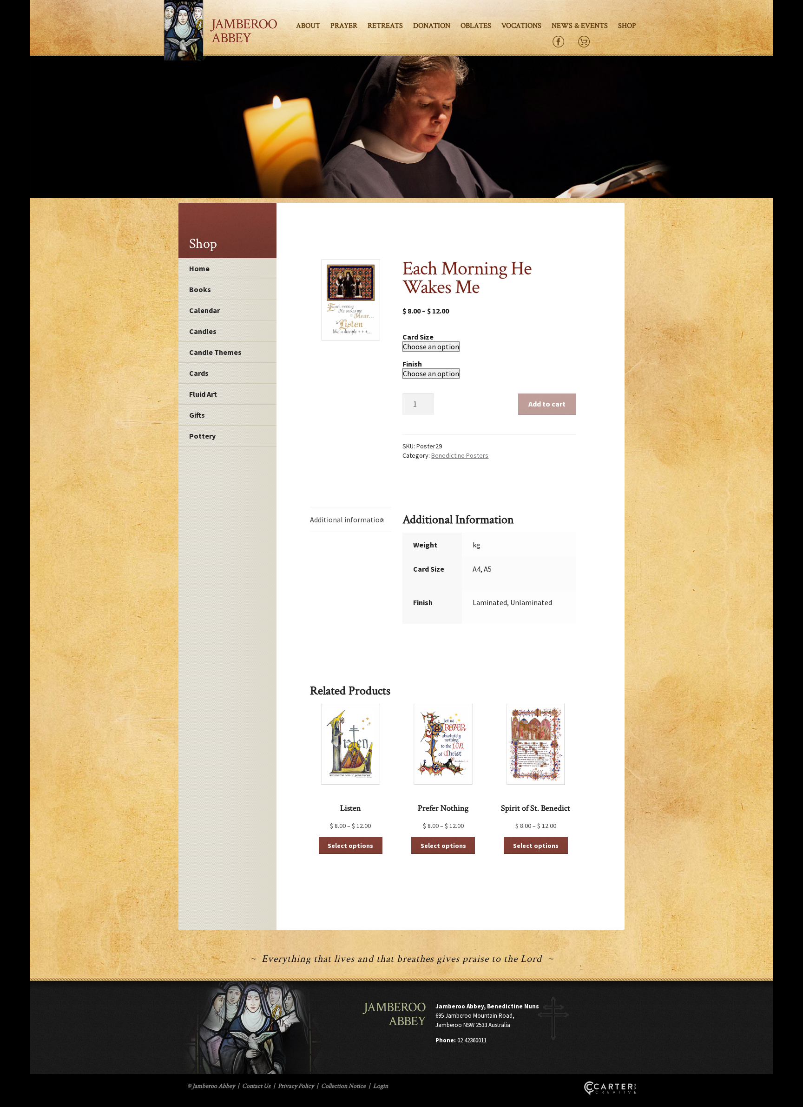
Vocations (521, 26)
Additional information (347, 519)
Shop (627, 26)
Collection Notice (343, 1086)
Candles (203, 331)
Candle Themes (215, 352)
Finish (412, 363)
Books (200, 289)
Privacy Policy (296, 1086)
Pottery (202, 435)
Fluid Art (203, 394)
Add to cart (547, 403)
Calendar (204, 310)
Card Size (418, 336)
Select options (350, 845)
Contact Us (256, 1086)
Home (199, 268)
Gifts (197, 415)
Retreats (385, 26)
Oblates (476, 26)
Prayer (343, 26)
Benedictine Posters (459, 455)
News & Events (580, 26)
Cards (199, 373)
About (308, 26)
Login (380, 1086)
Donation (431, 26)
